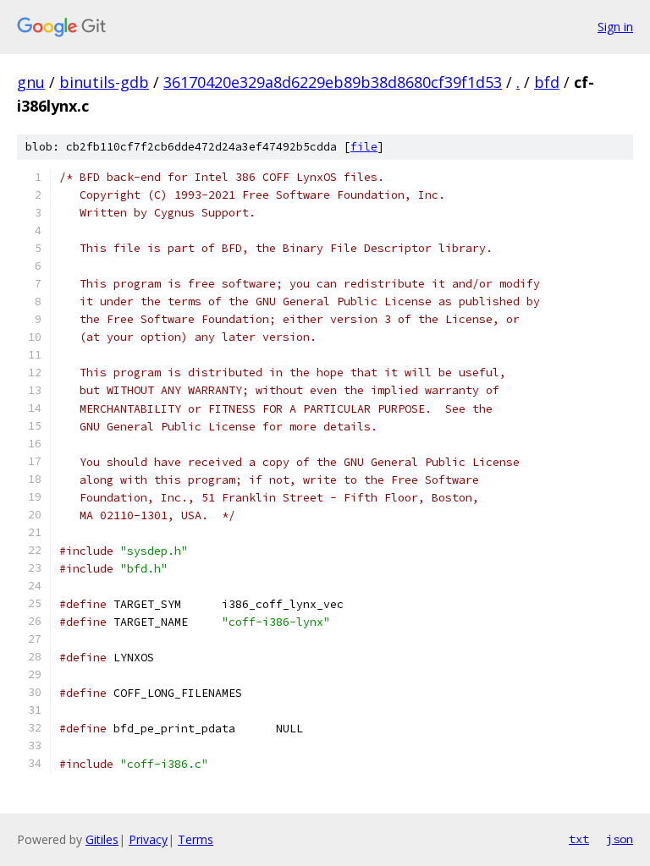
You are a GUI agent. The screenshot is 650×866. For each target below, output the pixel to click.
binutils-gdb (104, 82)
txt (579, 839)
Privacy (148, 839)
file (363, 147)
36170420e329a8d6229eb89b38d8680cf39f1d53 (332, 82)
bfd (546, 82)
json (619, 839)
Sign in (615, 27)
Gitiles (101, 839)
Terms (195, 839)
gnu (31, 82)
